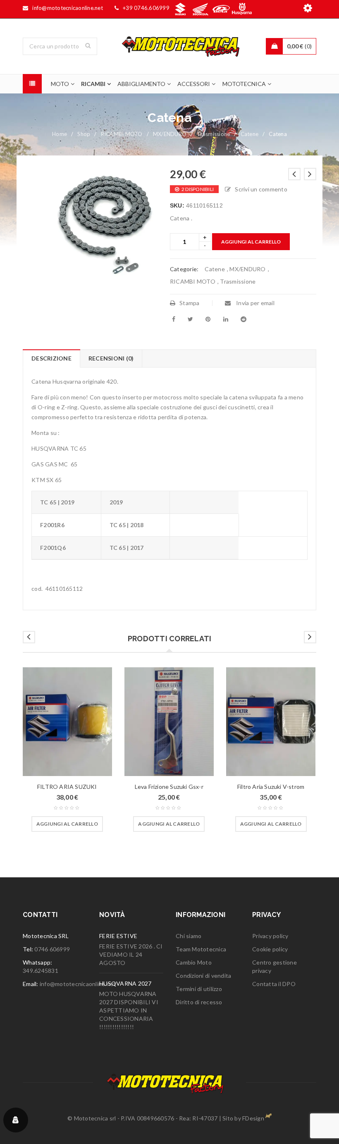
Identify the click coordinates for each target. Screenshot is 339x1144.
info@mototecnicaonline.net (78, 983)
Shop (83, 134)
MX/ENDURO (169, 134)
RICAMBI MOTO (122, 134)
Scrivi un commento (261, 189)
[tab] (51, 358)
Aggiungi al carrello (251, 242)
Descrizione (51, 358)
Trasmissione (213, 134)
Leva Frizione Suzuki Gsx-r (169, 786)
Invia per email (255, 302)
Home (59, 134)
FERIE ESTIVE (118, 935)
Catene (250, 134)
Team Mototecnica (201, 949)
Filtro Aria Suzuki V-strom (270, 786)
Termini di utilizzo (199, 988)
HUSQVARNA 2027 (125, 983)
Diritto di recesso (199, 1001)
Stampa (189, 302)
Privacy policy (270, 935)
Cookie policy (270, 949)
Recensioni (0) (111, 358)
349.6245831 (40, 970)
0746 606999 (52, 949)
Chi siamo (188, 935)
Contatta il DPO (274, 983)
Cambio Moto (194, 962)
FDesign (253, 1118)
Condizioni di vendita (203, 975)
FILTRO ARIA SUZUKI (67, 786)
